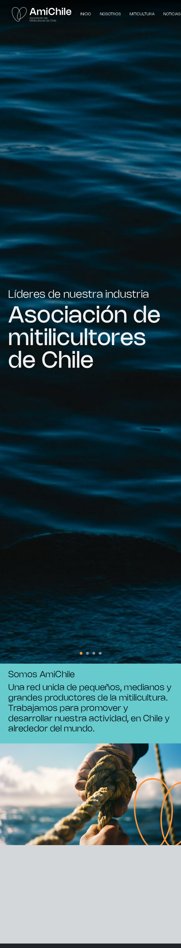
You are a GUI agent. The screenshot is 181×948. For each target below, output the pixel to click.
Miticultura (142, 14)
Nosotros (110, 14)
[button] (81, 653)
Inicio (85, 14)
